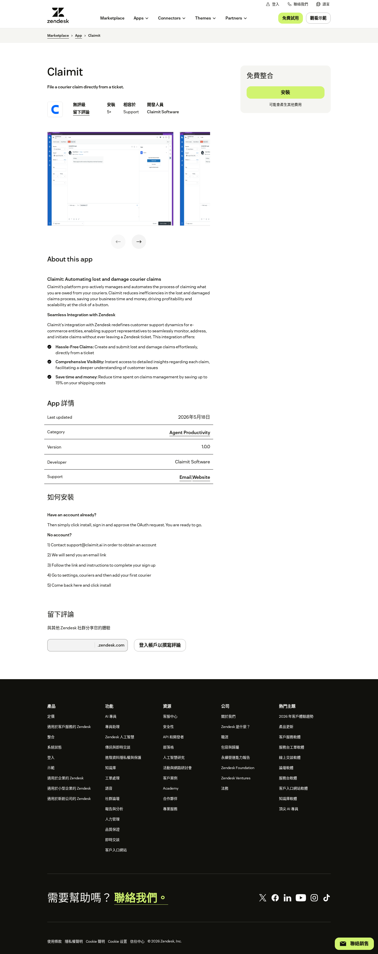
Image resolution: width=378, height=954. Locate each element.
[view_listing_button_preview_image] (110, 179)
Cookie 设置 (117, 941)
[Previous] (118, 242)
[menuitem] (323, 4)
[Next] (139, 242)
